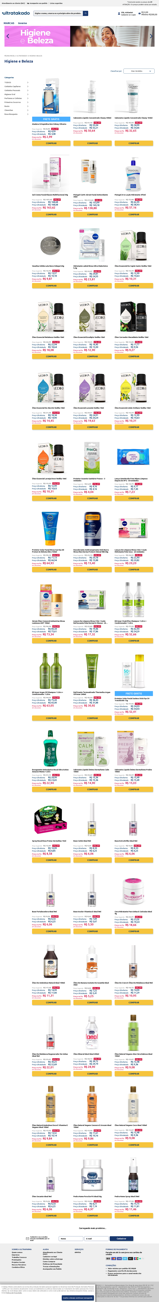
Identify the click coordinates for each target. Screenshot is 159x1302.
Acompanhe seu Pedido (52, 1269)
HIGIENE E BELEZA (35, 56)
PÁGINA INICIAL (9, 56)
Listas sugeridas (56, 3)
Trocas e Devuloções (51, 1266)
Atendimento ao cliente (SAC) (13, 3)
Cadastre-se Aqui (50, 1256)
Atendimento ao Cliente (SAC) (52, 1253)
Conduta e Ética (18, 1267)
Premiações (16, 1260)
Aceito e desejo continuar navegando (77, 1298)
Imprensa (15, 1255)
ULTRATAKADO (22, 56)
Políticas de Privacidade (52, 1264)
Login (133, 15)
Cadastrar (121, 1238)
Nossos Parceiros (19, 1265)
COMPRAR (51, 143)
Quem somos (17, 1252)
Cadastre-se (126, 15)
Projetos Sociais (18, 1262)
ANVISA (78, 1252)
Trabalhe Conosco (19, 1257)
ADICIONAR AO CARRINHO (51, 149)
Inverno (22, 23)
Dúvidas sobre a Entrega (53, 1259)
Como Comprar (49, 1261)
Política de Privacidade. (14, 1293)
